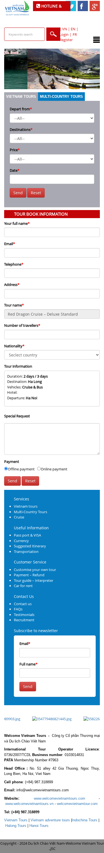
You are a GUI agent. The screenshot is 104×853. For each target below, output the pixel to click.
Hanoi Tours (39, 826)
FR (75, 34)
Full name (28, 664)
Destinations (21, 129)
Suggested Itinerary (30, 545)
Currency (21, 540)
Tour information (18, 366)
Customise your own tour (35, 569)
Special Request (17, 415)
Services (21, 499)
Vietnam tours (21, 96)
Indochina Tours (84, 820)
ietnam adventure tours (50, 820)
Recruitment (24, 619)
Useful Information (31, 527)
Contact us (23, 603)
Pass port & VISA (27, 535)
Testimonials (24, 614)
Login (64, 34)
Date (14, 170)
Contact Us (24, 596)
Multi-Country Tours (61, 96)
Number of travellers (22, 325)
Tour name (14, 305)
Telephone (13, 264)
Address (11, 284)
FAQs (18, 609)
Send (18, 192)
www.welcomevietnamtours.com (59, 798)
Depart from (21, 108)
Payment (11, 461)
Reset (36, 192)
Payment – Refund (29, 574)
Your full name (17, 223)
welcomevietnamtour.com (77, 804)
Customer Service (30, 562)
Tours (15, 820)
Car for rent (23, 585)
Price (15, 149)
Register (66, 39)
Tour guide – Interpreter (33, 580)
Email (9, 243)
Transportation (26, 551)
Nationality (14, 345)
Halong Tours (15, 826)
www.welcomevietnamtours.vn (29, 804)
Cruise (19, 517)
